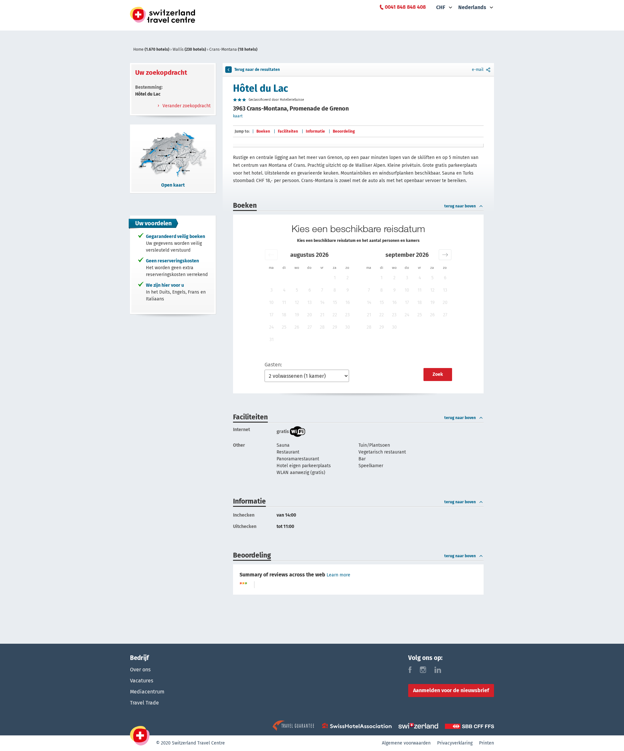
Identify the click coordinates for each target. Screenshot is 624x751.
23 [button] (347, 315)
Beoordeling (344, 131)
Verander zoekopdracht (186, 106)
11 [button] (284, 302)
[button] (271, 254)
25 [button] (284, 327)
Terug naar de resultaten (257, 69)
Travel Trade (144, 703)
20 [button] (309, 315)
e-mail (478, 69)
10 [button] (271, 302)
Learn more (338, 575)
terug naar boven (460, 206)
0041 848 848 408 (405, 7)
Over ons (140, 669)
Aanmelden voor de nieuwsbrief (451, 690)
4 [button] (284, 290)
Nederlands (472, 7)
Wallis (189, 49)
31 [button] (271, 339)
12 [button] (297, 302)
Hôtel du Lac (260, 88)
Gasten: (273, 365)
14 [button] (322, 302)
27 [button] (309, 327)
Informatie (315, 131)
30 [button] (347, 327)
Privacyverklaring (455, 743)
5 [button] (297, 290)
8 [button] (334, 290)
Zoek (438, 374)
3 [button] (271, 290)
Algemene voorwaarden (406, 743)
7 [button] (322, 290)
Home (151, 49)
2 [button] (347, 278)
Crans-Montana (233, 49)
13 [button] (309, 302)
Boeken (263, 131)
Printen (486, 743)
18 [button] (284, 315)
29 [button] (334, 327)
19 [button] (297, 315)
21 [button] (322, 315)
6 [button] (309, 290)
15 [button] (335, 302)
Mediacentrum (147, 692)
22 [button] (334, 315)
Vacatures (141, 681)
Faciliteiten (288, 131)
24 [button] (271, 327)
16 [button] (347, 302)
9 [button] (347, 290)
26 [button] (296, 327)
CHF (440, 7)
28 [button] (322, 327)
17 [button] (271, 315)
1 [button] (335, 278)
